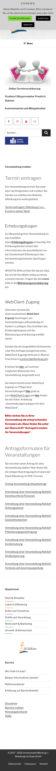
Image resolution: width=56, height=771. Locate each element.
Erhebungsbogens (22, 242)
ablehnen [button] (28, 24)
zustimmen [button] (43, 18)
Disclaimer (11, 703)
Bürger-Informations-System (21, 677)
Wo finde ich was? (15, 671)
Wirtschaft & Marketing (18, 623)
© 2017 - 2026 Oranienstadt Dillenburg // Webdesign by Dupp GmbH (28, 754)
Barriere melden (14, 707)
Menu (30, 43)
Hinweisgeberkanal (16, 711)
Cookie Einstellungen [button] (20, 18)
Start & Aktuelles (14, 598)
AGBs (8, 715)
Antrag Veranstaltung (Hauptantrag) (26, 483)
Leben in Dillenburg (16, 604)
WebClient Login (20, 395)
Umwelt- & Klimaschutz (18, 630)
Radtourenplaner (15, 684)
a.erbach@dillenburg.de (33, 359)
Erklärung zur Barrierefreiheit (21, 690)
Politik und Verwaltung (18, 617)
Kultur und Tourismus (17, 610)
